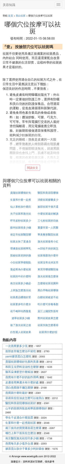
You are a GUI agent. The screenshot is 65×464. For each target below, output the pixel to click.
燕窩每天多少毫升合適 (19, 443)
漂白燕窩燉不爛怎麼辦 (19, 387)
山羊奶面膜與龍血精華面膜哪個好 (26, 408)
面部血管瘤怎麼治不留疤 (20, 351)
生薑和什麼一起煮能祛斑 (20, 423)
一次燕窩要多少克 (16, 346)
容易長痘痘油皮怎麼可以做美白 (24, 398)
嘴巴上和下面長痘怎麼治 (20, 433)
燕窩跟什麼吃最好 (16, 393)
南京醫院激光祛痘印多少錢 (22, 438)
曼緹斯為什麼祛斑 (20, 269)
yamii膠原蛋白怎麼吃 (18, 356)
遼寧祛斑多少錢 (21, 318)
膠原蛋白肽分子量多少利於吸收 (24, 449)
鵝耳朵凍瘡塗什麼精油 (19, 372)
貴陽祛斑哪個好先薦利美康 (22, 361)
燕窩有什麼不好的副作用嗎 (22, 377)
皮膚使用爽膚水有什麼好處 (22, 382)
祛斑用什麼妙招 (48, 332)
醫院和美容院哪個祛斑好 (20, 403)
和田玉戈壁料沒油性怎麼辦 (22, 367)
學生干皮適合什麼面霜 (19, 417)
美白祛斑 (20, 15)
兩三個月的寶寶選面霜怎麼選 (23, 428)
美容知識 (9, 4)
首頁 (10, 15)
